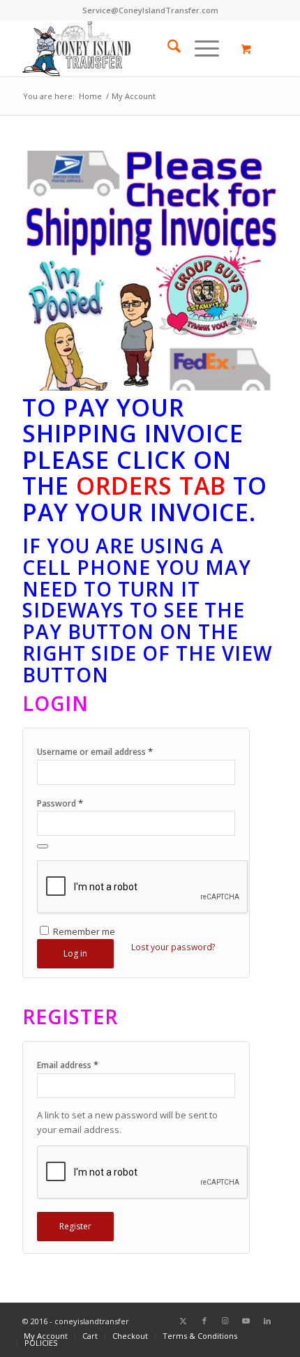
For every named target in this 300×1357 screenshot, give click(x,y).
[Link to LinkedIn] (267, 1320)
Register (75, 1226)
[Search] (167, 48)
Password (60, 803)
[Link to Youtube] (246, 1320)
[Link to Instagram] (225, 1320)
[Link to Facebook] (204, 1320)
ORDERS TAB (151, 486)
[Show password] (42, 846)
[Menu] (200, 48)
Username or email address (95, 751)
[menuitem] (167, 48)
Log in (75, 953)
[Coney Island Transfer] (124, 48)
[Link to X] (183, 1320)
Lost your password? (173, 947)
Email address (67, 1064)
